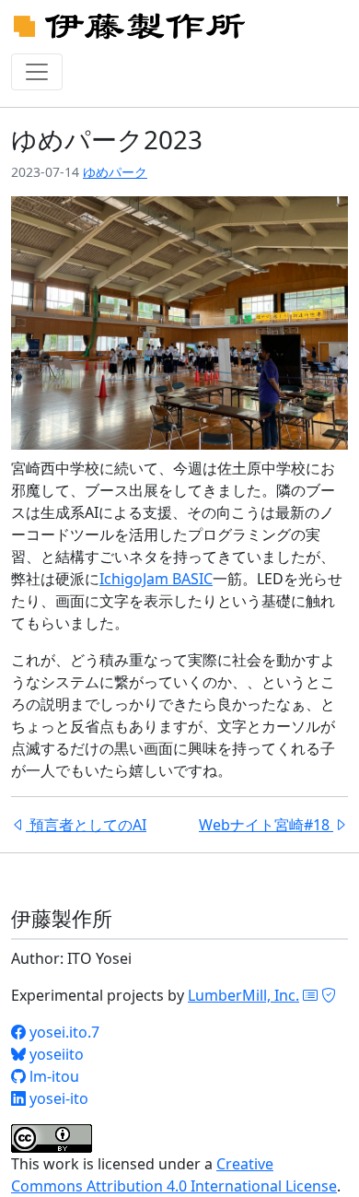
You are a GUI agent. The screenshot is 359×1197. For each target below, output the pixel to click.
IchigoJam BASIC (156, 579)
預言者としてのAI (86, 825)
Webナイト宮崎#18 (266, 825)
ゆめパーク (115, 172)
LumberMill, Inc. (243, 995)
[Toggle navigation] (37, 71)
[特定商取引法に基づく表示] (310, 995)
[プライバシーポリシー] (328, 995)
